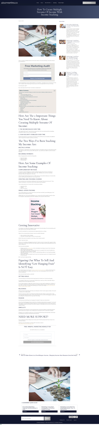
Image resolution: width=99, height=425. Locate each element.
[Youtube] (72, 417)
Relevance (22, 108)
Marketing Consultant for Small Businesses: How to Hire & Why (72, 58)
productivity (30, 248)
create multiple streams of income (38, 270)
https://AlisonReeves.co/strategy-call (26, 323)
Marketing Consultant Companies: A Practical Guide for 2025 (72, 42)
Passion (21, 109)
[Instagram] (74, 417)
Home (38, 2)
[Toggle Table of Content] (54, 91)
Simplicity (22, 110)
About (42, 2)
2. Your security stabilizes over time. (26, 95)
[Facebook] (70, 417)
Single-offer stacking (24, 103)
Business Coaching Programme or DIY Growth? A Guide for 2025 (72, 74)
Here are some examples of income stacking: (27, 100)
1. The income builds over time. (25, 94)
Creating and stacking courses (25, 102)
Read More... (25, 411)
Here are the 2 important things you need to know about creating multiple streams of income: (35, 93)
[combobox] (32, 418)
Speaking (55, 2)
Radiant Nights (61, 2)
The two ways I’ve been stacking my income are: (28, 96)
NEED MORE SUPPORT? (24, 112)
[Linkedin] (77, 417)
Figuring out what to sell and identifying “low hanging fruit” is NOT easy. (32, 106)
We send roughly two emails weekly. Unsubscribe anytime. (38, 339)
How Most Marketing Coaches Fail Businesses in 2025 (72, 26)
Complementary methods (24, 101)
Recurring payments (23, 99)
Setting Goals (22, 107)
